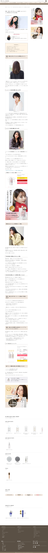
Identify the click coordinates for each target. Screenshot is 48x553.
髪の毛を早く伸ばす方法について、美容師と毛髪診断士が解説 (14, 170)
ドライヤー (35, 534)
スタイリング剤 (35, 533)
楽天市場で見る (23, 180)
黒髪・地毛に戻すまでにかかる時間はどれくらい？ (13, 46)
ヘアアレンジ (30, 2)
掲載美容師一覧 (20, 545)
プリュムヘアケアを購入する (21, 544)
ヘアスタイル (26, 2)
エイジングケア (4, 545)
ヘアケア (35, 2)
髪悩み (40, 2)
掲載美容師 (45, 2)
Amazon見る (22, 360)
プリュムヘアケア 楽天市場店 (13, 2)
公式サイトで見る (22, 355)
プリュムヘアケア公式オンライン (4, 2)
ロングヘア (3, 533)
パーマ (3, 534)
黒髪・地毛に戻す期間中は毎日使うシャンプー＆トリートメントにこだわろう (15, 50)
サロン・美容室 (4, 550)
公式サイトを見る (22, 351)
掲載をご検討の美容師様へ (21, 546)
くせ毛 (3, 544)
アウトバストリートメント (37, 532)
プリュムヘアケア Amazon (20, 2)
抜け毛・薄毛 (3, 546)
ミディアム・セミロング (5, 532)
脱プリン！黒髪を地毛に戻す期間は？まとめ (12, 51)
